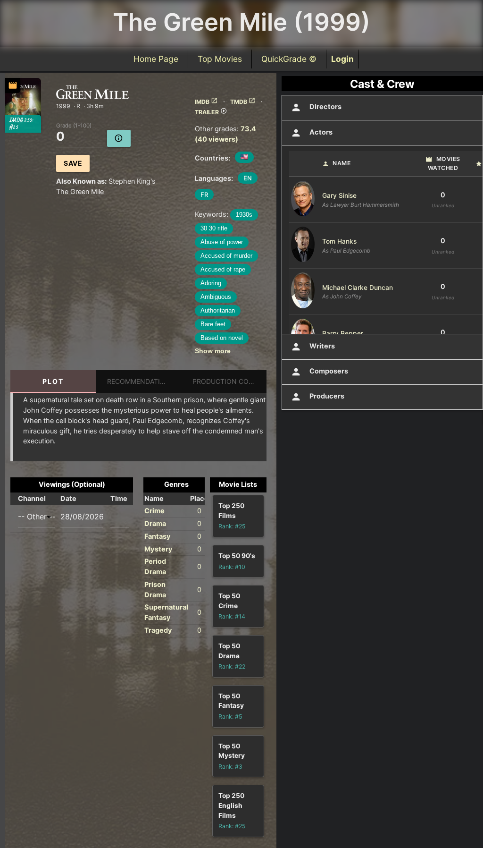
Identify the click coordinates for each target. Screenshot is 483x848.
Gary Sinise (339, 195)
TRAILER (211, 112)
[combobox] (36, 516)
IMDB (206, 101)
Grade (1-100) (74, 125)
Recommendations (141, 381)
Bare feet (212, 324)
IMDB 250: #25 (21, 123)
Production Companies (229, 381)
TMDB (243, 101)
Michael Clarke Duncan (357, 287)
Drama (155, 523)
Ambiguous (215, 296)
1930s (244, 214)
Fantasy (157, 536)
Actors (312, 132)
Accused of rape (222, 269)
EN (247, 178)
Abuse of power (221, 242)
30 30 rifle (213, 228)
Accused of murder (226, 255)
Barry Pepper (342, 333)
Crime (154, 511)
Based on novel (221, 337)
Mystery (158, 549)
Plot (53, 381)
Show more (213, 351)
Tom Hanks (339, 241)
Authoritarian (217, 310)
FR (204, 194)
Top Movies (220, 59)
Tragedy (158, 630)
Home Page (156, 59)
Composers (320, 371)
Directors (316, 107)
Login (342, 59)
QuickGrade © (289, 59)
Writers (313, 346)
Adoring (210, 283)
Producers (318, 396)
